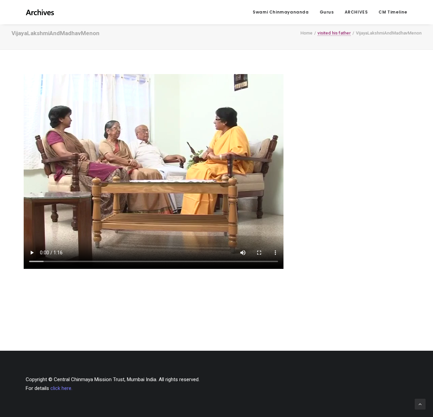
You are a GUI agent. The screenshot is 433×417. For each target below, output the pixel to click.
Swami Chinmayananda (281, 12)
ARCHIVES (356, 12)
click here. (61, 388)
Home (306, 33)
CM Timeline (393, 12)
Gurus (327, 12)
